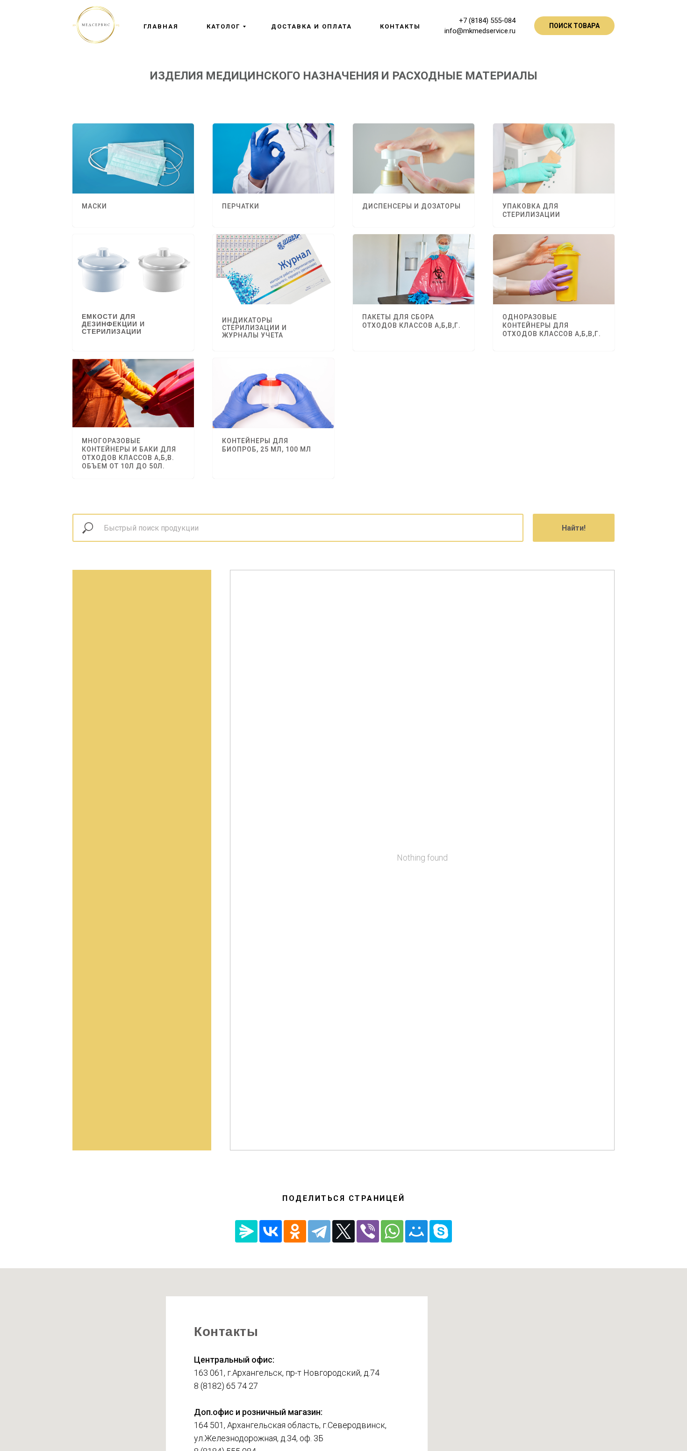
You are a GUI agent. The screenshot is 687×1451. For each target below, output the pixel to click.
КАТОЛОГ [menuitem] (223, 26)
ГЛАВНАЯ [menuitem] (161, 26)
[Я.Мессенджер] (246, 1231)
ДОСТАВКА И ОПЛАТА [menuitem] (311, 26)
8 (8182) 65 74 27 (226, 1386)
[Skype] (440, 1231)
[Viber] (368, 1231)
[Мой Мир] (416, 1231)
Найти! (574, 528)
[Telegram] (319, 1231)
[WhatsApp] (392, 1231)
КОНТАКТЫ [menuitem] (400, 26)
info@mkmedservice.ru (479, 31)
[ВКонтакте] (270, 1231)
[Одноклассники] (295, 1231)
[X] (343, 1231)
